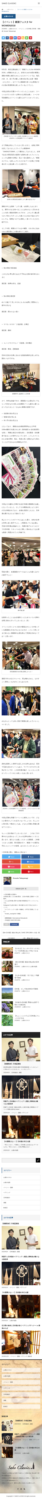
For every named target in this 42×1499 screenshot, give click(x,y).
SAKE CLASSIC (19, 1496)
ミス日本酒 (28, 28)
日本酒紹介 (14, 1072)
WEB (6, 924)
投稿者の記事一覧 (21, 888)
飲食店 (5, 1207)
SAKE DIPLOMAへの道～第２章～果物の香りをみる (30, 933)
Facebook (14, 924)
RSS (24, 1489)
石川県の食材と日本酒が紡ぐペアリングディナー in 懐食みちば (21, 1327)
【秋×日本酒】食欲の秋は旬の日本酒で (11, 933)
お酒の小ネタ (13, 28)
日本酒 (34, 28)
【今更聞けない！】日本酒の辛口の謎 (16, 1141)
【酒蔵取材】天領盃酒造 (12, 1064)
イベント (21, 28)
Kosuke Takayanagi (10, 31)
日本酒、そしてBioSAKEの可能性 (26, 989)
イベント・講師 (16, 1112)
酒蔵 (20, 1072)
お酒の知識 (33, 966)
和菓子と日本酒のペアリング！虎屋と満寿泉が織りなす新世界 (20, 1102)
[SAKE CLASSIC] (9, 3)
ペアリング (25, 1112)
